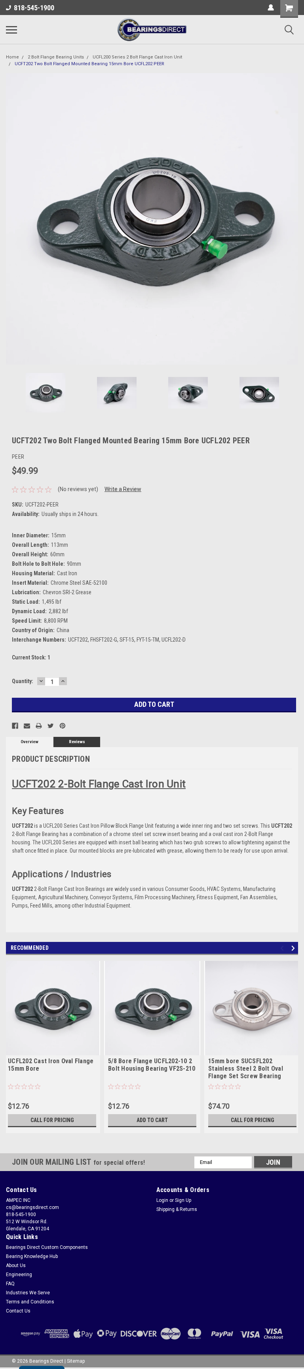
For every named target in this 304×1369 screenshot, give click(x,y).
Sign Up (183, 1200)
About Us (16, 1265)
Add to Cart (152, 1120)
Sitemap (76, 1361)
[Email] (27, 726)
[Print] (39, 726)
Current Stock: (31, 657)
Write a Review (122, 489)
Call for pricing (52, 1120)
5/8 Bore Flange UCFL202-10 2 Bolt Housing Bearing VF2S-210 (151, 1064)
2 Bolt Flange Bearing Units (56, 57)
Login (162, 1200)
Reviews (77, 741)
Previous (12, 219)
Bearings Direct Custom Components (47, 1247)
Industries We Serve (28, 1293)
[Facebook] (15, 726)
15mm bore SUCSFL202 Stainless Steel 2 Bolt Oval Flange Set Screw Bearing (245, 1068)
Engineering (19, 1274)
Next (292, 219)
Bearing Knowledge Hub (32, 1256)
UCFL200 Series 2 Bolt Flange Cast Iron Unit (137, 57)
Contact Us (18, 1311)
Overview (29, 741)
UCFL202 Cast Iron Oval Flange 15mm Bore (50, 1064)
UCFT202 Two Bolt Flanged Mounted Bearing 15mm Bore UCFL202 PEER (89, 63)
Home (12, 57)
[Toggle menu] (11, 29)
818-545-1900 (34, 8)
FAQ (10, 1283)
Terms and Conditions (30, 1302)
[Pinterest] (62, 726)
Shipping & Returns (176, 1209)
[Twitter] (51, 726)
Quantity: (22, 681)
